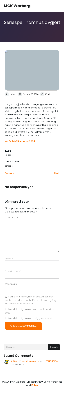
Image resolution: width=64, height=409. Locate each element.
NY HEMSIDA (51, 361)
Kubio (34, 385)
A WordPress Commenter (25, 361)
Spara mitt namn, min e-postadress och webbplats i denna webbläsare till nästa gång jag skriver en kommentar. (30, 300)
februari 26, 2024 (31, 94)
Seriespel (9, 166)
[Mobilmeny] (57, 6)
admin (13, 94)
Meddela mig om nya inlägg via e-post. (30, 318)
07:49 (47, 94)
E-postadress (13, 271)
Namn (9, 258)
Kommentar (12, 217)
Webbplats (11, 284)
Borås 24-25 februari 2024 (20, 141)
